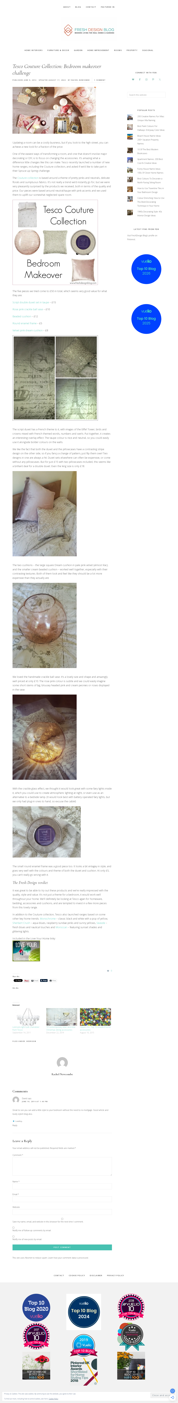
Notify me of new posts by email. (27, 1239)
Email (16, 1194)
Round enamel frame (25, 323)
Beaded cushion (22, 316)
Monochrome (48, 918)
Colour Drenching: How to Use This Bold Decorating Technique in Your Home (150, 202)
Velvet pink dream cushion (28, 330)
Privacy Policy (115, 1275)
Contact (59, 1275)
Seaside (101, 923)
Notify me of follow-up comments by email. (32, 1230)
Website (16, 1207)
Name (16, 1181)
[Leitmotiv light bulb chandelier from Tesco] (28, 1017)
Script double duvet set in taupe (31, 302)
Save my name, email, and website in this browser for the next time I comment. (48, 1221)
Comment (18, 1155)
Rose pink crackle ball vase (28, 309)
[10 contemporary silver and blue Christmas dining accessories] (61, 1017)
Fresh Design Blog (89, 29)
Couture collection (28, 177)
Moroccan (61, 927)
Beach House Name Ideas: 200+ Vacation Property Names (149, 139)
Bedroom (31, 1041)
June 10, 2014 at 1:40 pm (35, 1101)
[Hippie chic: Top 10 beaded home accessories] (95, 1017)
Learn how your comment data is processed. (68, 1257)
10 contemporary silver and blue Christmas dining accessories (60, 1028)
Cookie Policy (77, 1275)
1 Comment (100, 80)
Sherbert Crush (21, 923)
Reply (15, 1125)
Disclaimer (96, 1275)
